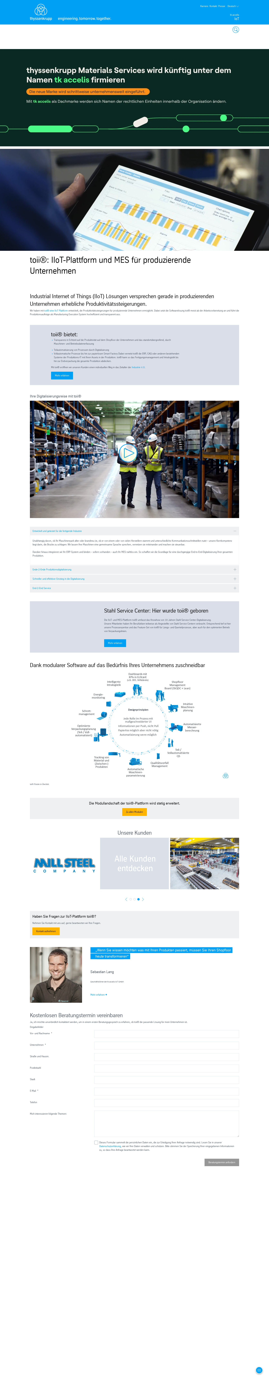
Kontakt (213, 6)
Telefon (33, 1102)
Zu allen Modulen (134, 811)
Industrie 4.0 (138, 367)
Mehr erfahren (62, 375)
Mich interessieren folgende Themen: (48, 1113)
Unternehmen (38, 1044)
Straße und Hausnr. (39, 1056)
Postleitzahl (35, 1067)
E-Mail (34, 1090)
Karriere (204, 6)
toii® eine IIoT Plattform (56, 310)
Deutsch (232, 6)
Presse (221, 6)
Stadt (32, 1079)
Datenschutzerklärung (110, 1146)
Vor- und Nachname (41, 1033)
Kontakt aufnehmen (46, 931)
